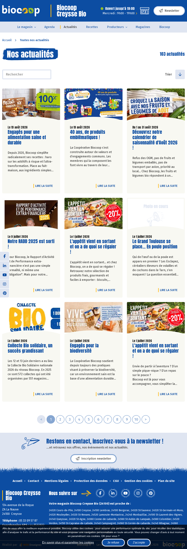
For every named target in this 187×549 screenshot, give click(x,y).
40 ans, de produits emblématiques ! (91, 134)
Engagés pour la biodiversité (91, 348)
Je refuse (113, 542)
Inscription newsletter (96, 458)
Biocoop (164, 27)
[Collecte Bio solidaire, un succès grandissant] (31, 319)
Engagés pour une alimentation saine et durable (28, 137)
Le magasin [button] (25, 27)
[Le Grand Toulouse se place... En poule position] (156, 215)
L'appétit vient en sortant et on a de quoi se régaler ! (93, 246)
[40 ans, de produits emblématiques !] (93, 105)
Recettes (92, 27)
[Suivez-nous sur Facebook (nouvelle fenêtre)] (4, 256)
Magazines (143, 27)
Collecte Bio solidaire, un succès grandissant (30, 348)
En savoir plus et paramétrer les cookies (68, 542)
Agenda (49, 27)
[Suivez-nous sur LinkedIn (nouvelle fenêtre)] (4, 265)
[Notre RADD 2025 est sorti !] (31, 215)
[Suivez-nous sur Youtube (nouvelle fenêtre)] (4, 274)
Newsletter (172, 10)
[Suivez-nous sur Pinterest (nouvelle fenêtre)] (4, 292)
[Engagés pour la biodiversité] (93, 319)
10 (136, 419)
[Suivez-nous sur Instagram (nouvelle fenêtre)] (4, 283)
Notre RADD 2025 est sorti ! (31, 244)
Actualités (70, 27)
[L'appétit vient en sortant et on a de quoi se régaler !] (93, 215)
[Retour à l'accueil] (21, 10)
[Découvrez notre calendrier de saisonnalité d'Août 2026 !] (156, 105)
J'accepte (139, 542)
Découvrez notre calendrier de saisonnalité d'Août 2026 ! (155, 139)
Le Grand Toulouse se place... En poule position (154, 244)
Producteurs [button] (115, 27)
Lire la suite (45, 186)
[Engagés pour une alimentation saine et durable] (31, 105)
